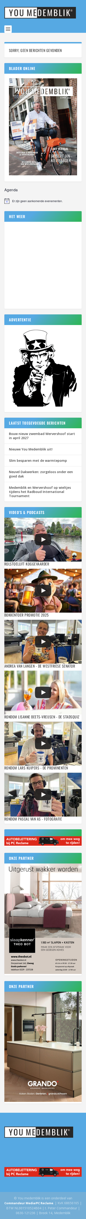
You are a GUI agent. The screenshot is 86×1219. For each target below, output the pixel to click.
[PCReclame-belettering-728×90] (43, 844)
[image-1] (43, 407)
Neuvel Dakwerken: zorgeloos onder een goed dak (41, 474)
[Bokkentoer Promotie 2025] (43, 591)
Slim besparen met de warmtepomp (38, 460)
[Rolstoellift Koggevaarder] (43, 540)
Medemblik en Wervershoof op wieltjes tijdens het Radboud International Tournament (40, 491)
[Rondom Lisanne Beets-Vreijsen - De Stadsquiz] (43, 692)
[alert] (43, 201)
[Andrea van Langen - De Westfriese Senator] (43, 642)
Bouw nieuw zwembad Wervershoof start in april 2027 (42, 436)
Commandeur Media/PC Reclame (28, 1203)
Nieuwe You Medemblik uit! (31, 449)
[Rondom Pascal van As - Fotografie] (43, 795)
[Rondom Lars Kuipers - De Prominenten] (43, 744)
